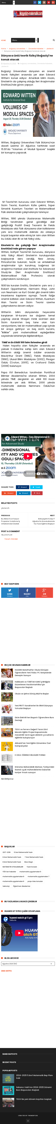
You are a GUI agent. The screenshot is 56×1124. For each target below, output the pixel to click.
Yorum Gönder (11, 539)
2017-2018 (6, 852)
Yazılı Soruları (32, 867)
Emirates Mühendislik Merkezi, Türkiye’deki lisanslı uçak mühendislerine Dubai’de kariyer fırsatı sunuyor (34, 770)
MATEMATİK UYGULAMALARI (13, 867)
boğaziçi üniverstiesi (17, 48)
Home (3, 40)
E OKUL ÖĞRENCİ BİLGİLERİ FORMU (30, 755)
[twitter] (39, 2)
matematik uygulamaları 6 (13, 876)
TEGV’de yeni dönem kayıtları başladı (34, 1099)
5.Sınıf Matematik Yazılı (23, 852)
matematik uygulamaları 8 (13, 881)
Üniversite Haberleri (36, 48)
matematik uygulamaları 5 (30, 872)
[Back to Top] (28, 1121)
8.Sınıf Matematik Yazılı (12, 862)
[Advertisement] (28, 179)
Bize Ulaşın (28, 862)
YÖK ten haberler (9, 872)
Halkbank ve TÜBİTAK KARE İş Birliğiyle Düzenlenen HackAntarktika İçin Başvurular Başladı (32, 684)
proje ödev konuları (35, 881)
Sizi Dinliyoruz (7, 779)
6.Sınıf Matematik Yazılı (12, 857)
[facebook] (35, 2)
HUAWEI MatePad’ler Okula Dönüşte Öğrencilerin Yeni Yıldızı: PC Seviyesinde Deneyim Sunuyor (33, 673)
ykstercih (50, 48)
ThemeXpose (33, 1115)
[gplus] (53, 2)
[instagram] (44, 2)
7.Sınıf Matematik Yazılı (34, 857)
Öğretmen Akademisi (21, 886)
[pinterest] (48, 2)
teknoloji (6, 886)
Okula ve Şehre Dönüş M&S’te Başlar (32, 693)
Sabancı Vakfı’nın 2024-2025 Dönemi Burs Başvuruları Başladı (33, 1088)
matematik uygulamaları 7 (38, 876)
